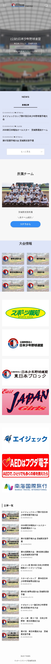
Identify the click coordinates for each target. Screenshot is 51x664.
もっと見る (25, 152)
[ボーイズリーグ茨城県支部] (25, 5)
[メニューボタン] (4, 5)
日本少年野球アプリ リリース (25, 51)
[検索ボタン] (46, 5)
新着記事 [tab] (25, 105)
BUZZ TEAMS (25, 656)
